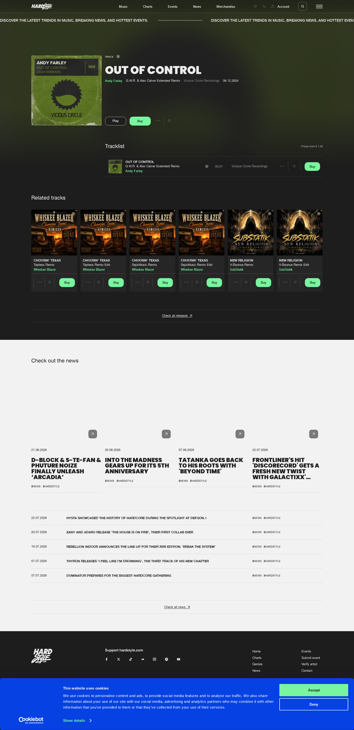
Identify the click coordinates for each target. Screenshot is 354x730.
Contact (307, 670)
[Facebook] (106, 659)
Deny (313, 704)
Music (123, 6)
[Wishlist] (256, 6)
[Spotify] (166, 659)
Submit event (311, 658)
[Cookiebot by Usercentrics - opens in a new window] (31, 720)
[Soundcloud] (142, 659)
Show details (74, 720)
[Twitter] (118, 659)
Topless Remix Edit (96, 265)
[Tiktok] (130, 659)
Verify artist (309, 664)
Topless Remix (44, 265)
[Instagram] (154, 659)
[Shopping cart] (264, 6)
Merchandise (225, 6)
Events (172, 6)
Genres (257, 664)
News (197, 6)
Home (256, 651)
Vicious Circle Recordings (202, 80)
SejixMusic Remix (144, 265)
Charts (147, 6)
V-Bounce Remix (241, 265)
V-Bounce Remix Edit (294, 265)
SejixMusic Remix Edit (196, 265)
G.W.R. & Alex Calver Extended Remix (152, 166)
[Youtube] (178, 659)
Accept (314, 690)
